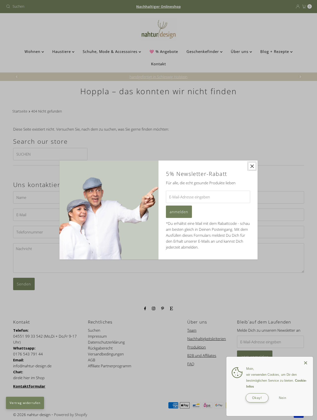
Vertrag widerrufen (25, 403)
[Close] (305, 360)
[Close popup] (252, 166)
